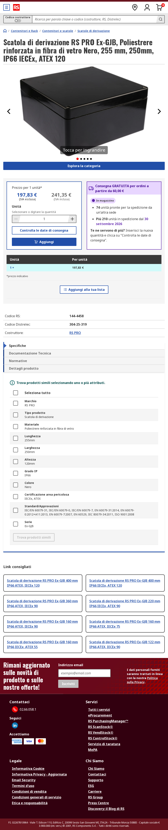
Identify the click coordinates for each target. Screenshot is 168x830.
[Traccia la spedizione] (134, 7)
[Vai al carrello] (159, 7)
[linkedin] (15, 725)
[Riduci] (16, 219)
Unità (16, 206)
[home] (5, 30)
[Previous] (8, 111)
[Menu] (6, 7)
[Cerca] (160, 19)
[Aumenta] (72, 219)
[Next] (159, 111)
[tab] (84, 345)
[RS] (16, 7)
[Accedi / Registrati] (147, 7)
